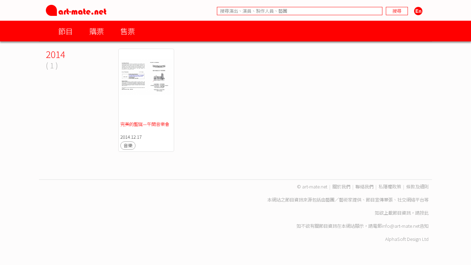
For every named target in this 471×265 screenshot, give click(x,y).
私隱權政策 (390, 186)
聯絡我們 (364, 186)
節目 (65, 31)
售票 (127, 31)
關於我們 (341, 186)
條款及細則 (417, 186)
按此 (424, 212)
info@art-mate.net (401, 226)
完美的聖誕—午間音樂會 (144, 124)
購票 (96, 31)
